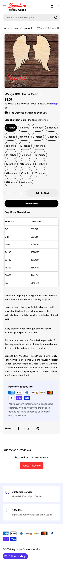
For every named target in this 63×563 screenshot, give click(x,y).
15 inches (26, 154)
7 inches (10, 136)
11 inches (11, 145)
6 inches (51, 127)
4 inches (24, 127)
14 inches (11, 154)
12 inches (25, 145)
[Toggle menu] (4, 7)
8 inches (24, 136)
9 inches (37, 136)
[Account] (52, 7)
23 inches (11, 182)
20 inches (11, 173)
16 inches (40, 154)
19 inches (40, 163)
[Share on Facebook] (18, 428)
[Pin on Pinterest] (38, 428)
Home (6, 28)
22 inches (40, 173)
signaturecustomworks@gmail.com (32, 514)
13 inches (39, 145)
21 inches (26, 173)
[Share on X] (28, 428)
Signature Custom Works (25, 549)
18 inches (25, 163)
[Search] (56, 17)
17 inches (11, 163)
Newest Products (23, 28)
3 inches (10, 127)
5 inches (37, 127)
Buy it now (32, 203)
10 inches (52, 136)
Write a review (31, 465)
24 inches (26, 182)
